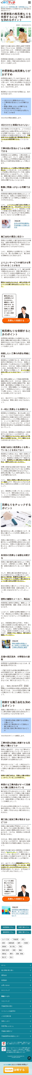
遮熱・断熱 (19, 953)
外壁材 (26, 943)
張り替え (12, 946)
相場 (14, 950)
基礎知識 (11, 943)
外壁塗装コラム (23, 7)
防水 (11, 957)
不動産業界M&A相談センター (10, 1036)
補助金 (4, 953)
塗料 (19, 943)
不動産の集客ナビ (6, 1031)
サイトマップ (5, 990)
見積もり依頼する (16, 320)
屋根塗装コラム (8, 932)
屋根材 (4, 946)
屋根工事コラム (23, 932)
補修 (20, 950)
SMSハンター (5, 1021)
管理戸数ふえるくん (7, 1026)
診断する (15, 1069)
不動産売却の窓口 (6, 1006)
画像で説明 (5, 950)
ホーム (3, 965)
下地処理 (15, 939)
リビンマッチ (5, 1001)
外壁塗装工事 (13, 7)
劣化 (23, 939)
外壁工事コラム (23, 927)
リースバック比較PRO (8, 1011)
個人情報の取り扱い (7, 970)
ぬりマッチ (4, 7)
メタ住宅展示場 (6, 1016)
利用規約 (4, 980)
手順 (20, 946)
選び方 (4, 957)
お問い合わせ (5, 985)
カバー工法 (5, 939)
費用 (11, 953)
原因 (3, 943)
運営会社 (4, 975)
